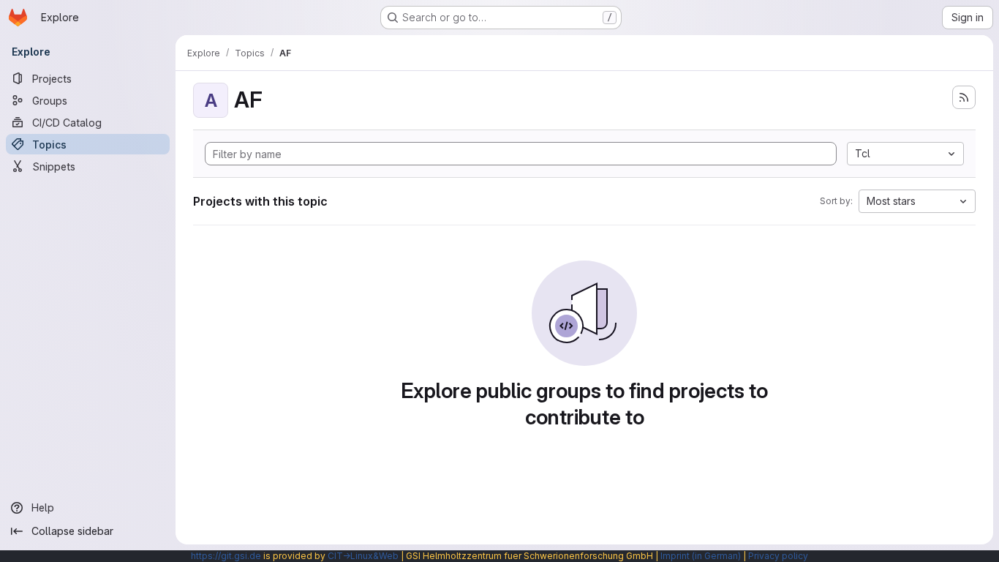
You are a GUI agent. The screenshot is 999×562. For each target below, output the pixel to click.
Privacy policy (778, 555)
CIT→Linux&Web (363, 555)
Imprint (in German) (700, 555)
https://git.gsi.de (226, 555)
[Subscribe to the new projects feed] (964, 97)
